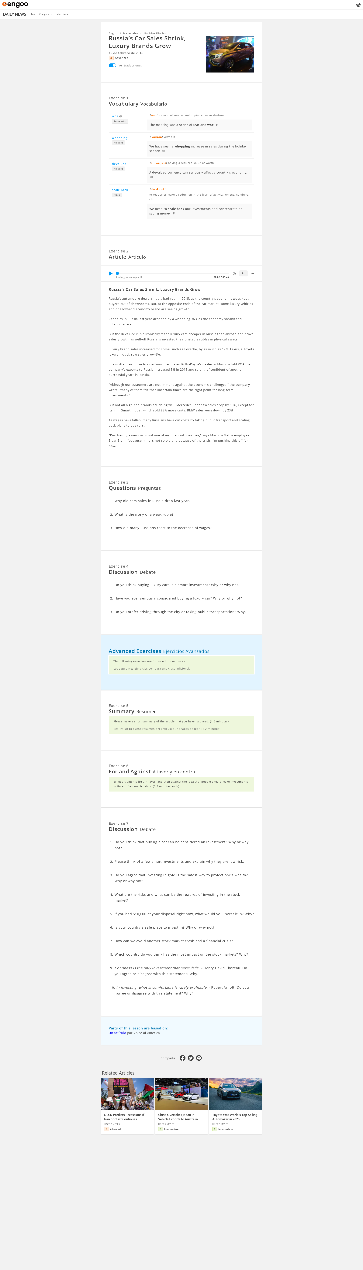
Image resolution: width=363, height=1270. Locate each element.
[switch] (112, 65)
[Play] (110, 273)
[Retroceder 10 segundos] (234, 273)
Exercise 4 (119, 566)
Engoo (113, 33)
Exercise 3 (119, 482)
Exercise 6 (119, 765)
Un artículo (117, 1033)
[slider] (117, 273)
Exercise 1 (119, 97)
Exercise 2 (119, 251)
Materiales (62, 14)
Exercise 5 (119, 705)
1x (243, 273)
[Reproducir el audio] (120, 116)
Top (33, 14)
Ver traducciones (130, 65)
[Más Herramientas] (252, 273)
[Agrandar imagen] (230, 54)
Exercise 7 (119, 823)
